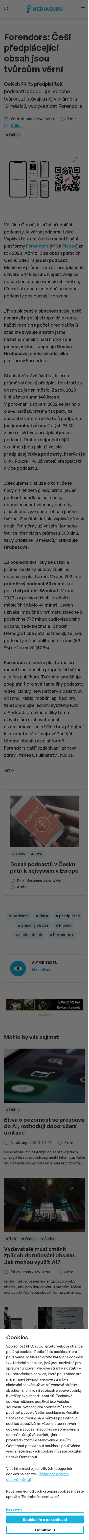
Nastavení (14, 1509)
